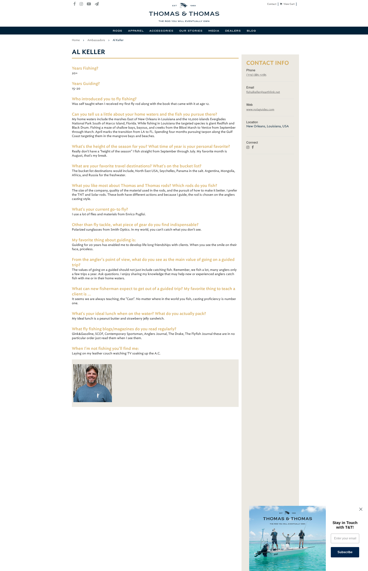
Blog (251, 31)
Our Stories (191, 31)
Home (76, 40)
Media (213, 31)
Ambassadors (96, 40)
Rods (117, 31)
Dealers (233, 31)
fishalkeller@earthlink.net (263, 92)
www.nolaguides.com (260, 109)
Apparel (136, 31)
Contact (271, 4)
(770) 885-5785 (256, 74)
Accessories (161, 31)
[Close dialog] (360, 509)
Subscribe (345, 552)
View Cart (289, 4)
